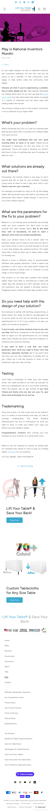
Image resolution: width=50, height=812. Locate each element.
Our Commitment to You (14, 697)
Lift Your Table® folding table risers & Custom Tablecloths (27, 800)
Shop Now (14, 520)
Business (8, 651)
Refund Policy (10, 718)
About (7, 667)
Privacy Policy (10, 703)
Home (7, 640)
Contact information (25, 807)
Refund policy (12, 807)
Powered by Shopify (12, 803)
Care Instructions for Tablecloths (18, 760)
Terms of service (38, 803)
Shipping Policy (11, 724)
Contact (8, 682)
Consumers (9, 661)
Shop (7, 646)
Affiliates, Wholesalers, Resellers (17, 692)
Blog (6, 677)
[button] (4, 9)
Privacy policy (26, 803)
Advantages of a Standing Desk (17, 749)
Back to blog (26, 466)
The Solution (10, 733)
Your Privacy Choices (13, 708)
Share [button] (6, 65)
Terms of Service (11, 713)
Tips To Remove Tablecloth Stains (18, 765)
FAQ (6, 672)
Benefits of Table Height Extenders (18, 739)
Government (10, 656)
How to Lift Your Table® (14, 754)
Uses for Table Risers (13, 744)
